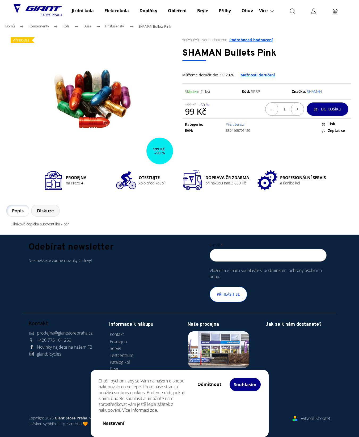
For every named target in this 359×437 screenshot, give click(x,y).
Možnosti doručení (257, 74)
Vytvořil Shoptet (315, 418)
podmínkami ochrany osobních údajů (266, 273)
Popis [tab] (18, 211)
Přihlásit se (228, 294)
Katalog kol (120, 362)
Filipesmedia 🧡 (72, 424)
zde (153, 410)
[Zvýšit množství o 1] (297, 109)
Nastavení (113, 423)
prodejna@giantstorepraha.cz (64, 333)
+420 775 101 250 (54, 340)
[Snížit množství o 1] (271, 109)
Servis (115, 348)
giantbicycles (49, 354)
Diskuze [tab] (45, 211)
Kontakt (117, 334)
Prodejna (118, 341)
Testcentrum (121, 355)
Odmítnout (209, 384)
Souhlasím (245, 384)
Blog (114, 369)
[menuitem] (82, 10)
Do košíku (331, 109)
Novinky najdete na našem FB (64, 347)
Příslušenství (235, 124)
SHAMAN (314, 91)
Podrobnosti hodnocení (251, 39)
